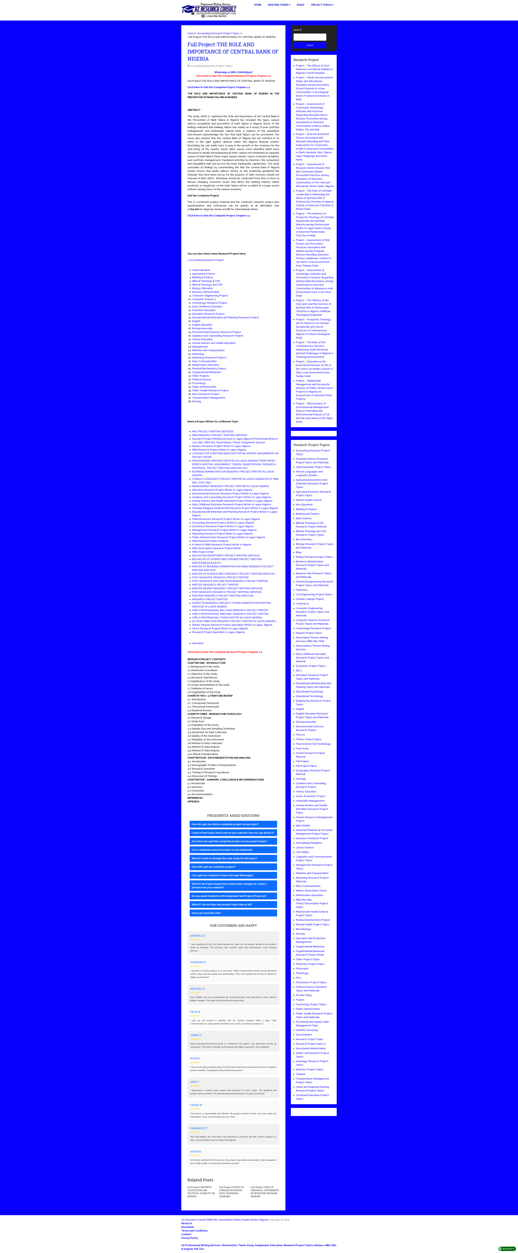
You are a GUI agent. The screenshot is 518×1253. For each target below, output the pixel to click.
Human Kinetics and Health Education (214, 343)
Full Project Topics (306, 765)
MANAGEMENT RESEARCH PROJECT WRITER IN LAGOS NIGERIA (230, 486)
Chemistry (302, 589)
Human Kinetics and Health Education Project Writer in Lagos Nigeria (232, 500)
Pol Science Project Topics (311, 982)
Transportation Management (208, 397)
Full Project (302, 761)
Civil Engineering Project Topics (314, 594)
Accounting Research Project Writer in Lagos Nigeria (223, 522)
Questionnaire (304, 1034)
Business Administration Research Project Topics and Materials (312, 565)
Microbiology (303, 929)
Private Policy (304, 995)
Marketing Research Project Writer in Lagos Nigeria (222, 533)
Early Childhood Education (207, 306)
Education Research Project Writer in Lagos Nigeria (222, 489)
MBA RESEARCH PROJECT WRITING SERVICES (219, 435)
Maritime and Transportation (208, 350)
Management (200, 346)
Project (300, 999)
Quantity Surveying (307, 1030)
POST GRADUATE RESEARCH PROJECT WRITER (220, 577)
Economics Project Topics (311, 665)
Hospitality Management (310, 800)
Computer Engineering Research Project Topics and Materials (312, 612)
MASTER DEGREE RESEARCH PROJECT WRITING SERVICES (227, 588)
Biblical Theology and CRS (207, 284)
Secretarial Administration (311, 1048)
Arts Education (304, 504)
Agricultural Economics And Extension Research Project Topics (312, 483)
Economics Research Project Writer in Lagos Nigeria (222, 526)
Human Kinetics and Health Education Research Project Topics (312, 809)
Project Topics (321, 4)
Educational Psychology (309, 691)
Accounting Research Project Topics (212, 65)
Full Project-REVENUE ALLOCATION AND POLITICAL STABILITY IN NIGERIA (201, 1192)
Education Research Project (208, 313)
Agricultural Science (203, 273)
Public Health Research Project (210, 390)
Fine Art (300, 734)
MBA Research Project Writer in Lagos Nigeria (219, 449)
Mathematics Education (205, 364)
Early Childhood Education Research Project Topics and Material (312, 658)
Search (298, 29)
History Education (202, 339)
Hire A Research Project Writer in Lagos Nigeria (220, 628)
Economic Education (203, 310)
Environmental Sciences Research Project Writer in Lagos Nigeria (230, 493)
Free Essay (302, 748)
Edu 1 (299, 670)
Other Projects (200, 375)
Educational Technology (309, 696)
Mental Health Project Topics (312, 924)
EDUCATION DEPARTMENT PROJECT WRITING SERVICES (226, 555)
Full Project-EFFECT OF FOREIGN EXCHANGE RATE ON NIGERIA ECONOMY (231, 1192)
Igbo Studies (303, 825)
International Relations (309, 842)
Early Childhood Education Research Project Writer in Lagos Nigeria (231, 504)
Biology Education (202, 288)
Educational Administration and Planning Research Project (225, 317)
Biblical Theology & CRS (206, 281)
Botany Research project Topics (314, 556)
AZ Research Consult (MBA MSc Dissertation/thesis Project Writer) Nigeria (224, 1219)
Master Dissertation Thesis (311, 890)
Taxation (300, 1074)
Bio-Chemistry (304, 539)
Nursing (196, 401)
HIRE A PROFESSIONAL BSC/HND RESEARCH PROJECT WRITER (230, 610)
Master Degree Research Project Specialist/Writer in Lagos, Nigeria (232, 624)
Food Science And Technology (313, 743)
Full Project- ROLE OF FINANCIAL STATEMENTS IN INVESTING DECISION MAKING (265, 1192)
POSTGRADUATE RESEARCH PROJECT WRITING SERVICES (227, 592)
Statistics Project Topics (309, 1069)
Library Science (305, 847)
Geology (301, 778)
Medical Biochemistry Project (209, 368)
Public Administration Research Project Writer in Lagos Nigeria (228, 537)
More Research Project (205, 394)
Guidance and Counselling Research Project (217, 335)
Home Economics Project (311, 796)
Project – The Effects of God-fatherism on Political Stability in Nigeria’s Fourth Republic (314, 69)
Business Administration (205, 291)
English (196, 321)
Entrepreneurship (202, 328)
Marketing (198, 353)
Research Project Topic (309, 1039)
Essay (300, 4)
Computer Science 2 (204, 299)
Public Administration (204, 386)
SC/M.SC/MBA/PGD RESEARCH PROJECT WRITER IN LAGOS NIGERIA (234, 621)
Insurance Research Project (312, 838)
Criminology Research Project (209, 302)
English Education (202, 324)
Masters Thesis (278, 4)
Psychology (199, 383)
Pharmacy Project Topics (310, 964)
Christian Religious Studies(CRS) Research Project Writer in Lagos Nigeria (235, 508)
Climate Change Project (310, 599)
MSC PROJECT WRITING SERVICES (212, 431)
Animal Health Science (309, 500)
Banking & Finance (202, 277)
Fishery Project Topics (308, 739)
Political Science (201, 379)
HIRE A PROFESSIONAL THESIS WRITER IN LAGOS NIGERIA (227, 617)
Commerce (302, 603)
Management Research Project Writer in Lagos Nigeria (224, 530)
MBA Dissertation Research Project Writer (216, 548)
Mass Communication (204, 361)
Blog (298, 552)
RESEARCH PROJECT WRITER (210, 599)
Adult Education (201, 270)
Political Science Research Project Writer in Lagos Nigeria (226, 519)
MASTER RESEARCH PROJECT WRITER (215, 584)
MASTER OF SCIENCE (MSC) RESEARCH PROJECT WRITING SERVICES (233, 573)
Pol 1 (298, 977)
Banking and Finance (307, 513)
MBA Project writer (203, 551)
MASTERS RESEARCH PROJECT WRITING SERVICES (222, 595)
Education (197, 643)
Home (257, 4)
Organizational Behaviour (206, 372)
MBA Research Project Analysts (210, 540)
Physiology (302, 973)
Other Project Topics (308, 959)
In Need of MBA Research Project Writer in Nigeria (221, 544)
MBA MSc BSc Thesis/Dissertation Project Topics (312, 903)
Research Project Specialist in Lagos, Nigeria (218, 632)
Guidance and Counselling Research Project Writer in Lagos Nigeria (231, 497)
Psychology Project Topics (311, 1004)
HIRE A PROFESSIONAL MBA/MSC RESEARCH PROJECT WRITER (230, 613)
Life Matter (302, 852)
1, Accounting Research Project (206, 260)
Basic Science (304, 518)
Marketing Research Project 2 (209, 357)
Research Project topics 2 (311, 1043)
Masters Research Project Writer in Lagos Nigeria (221, 446)
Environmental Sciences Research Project (216, 332)
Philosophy (302, 968)
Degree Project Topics (309, 632)
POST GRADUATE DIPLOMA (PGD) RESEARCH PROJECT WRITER (230, 581)
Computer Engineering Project (210, 295)
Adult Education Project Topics (313, 467)
